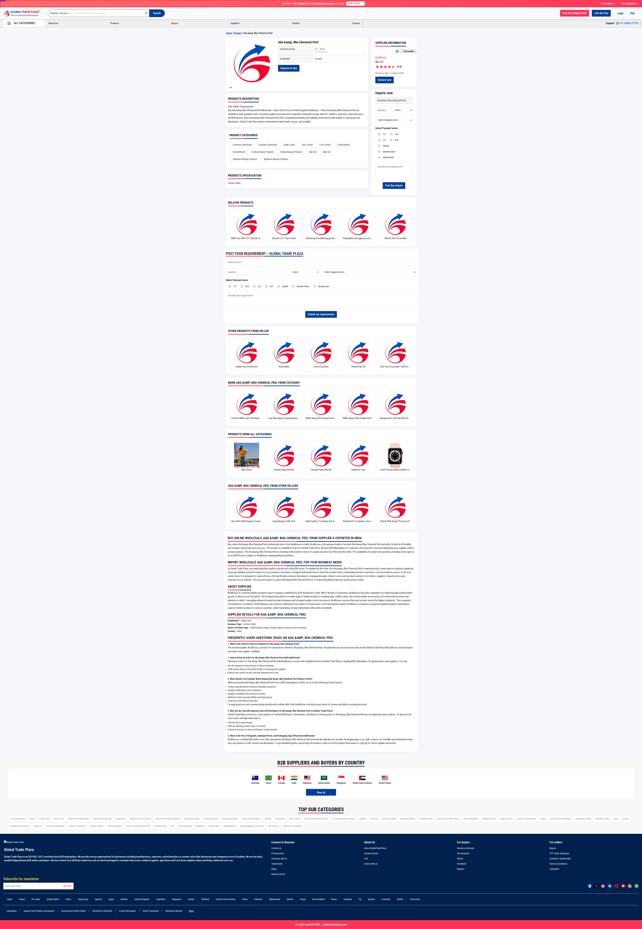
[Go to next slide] (230, 87)
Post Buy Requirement (575, 13)
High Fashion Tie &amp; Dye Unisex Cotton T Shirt (321, 521)
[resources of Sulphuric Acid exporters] (358, 455)
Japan (10, 899)
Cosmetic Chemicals (242, 144)
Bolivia (400, 899)
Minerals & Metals (174, 911)
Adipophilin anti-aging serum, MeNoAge (358, 238)
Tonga (303, 899)
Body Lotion (289, 144)
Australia (348, 899)
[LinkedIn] (610, 885)
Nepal (22, 899)
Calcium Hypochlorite (321, 469)
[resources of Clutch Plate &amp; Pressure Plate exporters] (395, 506)
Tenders (296, 23)
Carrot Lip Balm (321, 366)
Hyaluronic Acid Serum (247, 366)
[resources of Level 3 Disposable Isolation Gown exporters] (395, 455)
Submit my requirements (321, 314)
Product (238, 33)
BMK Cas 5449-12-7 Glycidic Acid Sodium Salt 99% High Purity (246, 238)
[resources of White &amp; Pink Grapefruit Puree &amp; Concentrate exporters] (358, 403)
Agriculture (12, 911)
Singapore (176, 899)
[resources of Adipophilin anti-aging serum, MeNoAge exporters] (358, 223)
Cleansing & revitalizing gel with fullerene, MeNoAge (321, 238)
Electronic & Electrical (102, 911)
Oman (245, 899)
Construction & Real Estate (73, 911)
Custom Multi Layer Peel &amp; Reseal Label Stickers (246, 418)
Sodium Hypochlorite (284, 469)
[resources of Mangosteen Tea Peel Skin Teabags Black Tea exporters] (395, 403)
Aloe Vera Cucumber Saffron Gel (395, 366)
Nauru (334, 899)
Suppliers (235, 23)
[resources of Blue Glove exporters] (247, 455)
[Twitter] (596, 885)
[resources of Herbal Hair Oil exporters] (358, 352)
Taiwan (191, 899)
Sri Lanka (35, 899)
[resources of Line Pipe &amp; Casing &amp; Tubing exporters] (284, 403)
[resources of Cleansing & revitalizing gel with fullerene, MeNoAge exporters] (321, 223)
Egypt (111, 899)
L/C (384, 140)
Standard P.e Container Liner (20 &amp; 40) (358, 521)
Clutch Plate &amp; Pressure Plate (395, 521)
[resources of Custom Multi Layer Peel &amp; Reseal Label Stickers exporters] (247, 403)
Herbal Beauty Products (263, 152)
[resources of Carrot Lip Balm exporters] (321, 352)
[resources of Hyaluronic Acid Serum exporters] (247, 352)
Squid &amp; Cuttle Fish (284, 521)
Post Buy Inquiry (394, 185)
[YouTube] (623, 885)
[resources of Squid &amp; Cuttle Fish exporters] (284, 506)
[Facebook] (590, 885)
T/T (384, 134)
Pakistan (258, 899)
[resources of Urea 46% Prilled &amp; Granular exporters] (247, 506)
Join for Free (601, 13)
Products (114, 23)
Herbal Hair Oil (358, 366)
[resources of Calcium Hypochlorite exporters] (321, 455)
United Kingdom (142, 899)
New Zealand (318, 899)
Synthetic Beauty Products (245, 159)
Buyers (174, 23)
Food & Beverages (127, 911)
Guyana (371, 899)
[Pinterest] (616, 885)
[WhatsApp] (636, 885)
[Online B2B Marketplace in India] (24, 13)
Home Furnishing (151, 911)
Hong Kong (83, 899)
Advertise (53, 23)
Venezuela (415, 899)
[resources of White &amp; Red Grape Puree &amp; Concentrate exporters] (321, 403)
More (191, 911)
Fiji (359, 899)
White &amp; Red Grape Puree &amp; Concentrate (321, 418)
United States (53, 899)
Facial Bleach (343, 144)
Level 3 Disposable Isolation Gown (395, 469)
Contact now (384, 79)
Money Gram (388, 157)
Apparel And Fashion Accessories (39, 911)
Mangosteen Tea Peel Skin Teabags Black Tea (395, 418)
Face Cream (307, 144)
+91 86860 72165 (629, 23)
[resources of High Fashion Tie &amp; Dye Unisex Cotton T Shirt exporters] (321, 506)
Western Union (388, 151)
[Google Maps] (630, 885)
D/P (396, 140)
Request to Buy (289, 68)
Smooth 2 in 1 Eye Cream (284, 238)
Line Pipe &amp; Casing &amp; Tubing (283, 418)
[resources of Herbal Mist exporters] (284, 352)
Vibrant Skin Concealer (395, 238)
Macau (290, 899)
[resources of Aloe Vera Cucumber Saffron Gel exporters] (395, 352)
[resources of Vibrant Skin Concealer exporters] (395, 223)
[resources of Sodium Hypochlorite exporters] (284, 455)
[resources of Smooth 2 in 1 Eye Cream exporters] (284, 223)
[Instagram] (603, 885)
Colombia (386, 899)
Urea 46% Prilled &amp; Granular (246, 521)
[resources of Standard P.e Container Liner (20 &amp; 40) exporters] (358, 506)
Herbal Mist (283, 366)
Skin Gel (312, 152)
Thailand (205, 899)
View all (321, 792)
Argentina (160, 899)
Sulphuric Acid (358, 469)
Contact (356, 23)
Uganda (98, 899)
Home (229, 33)
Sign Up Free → (355, 3)
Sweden (124, 899)
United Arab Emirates (225, 899)
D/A (396, 134)
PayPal (385, 146)
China (68, 899)
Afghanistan (274, 899)
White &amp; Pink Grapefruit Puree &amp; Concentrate (358, 418)
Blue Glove (247, 469)
